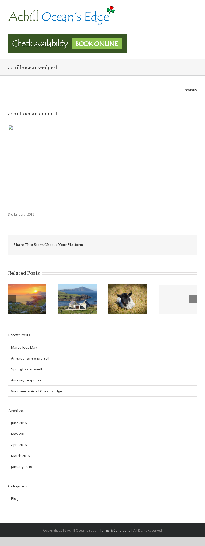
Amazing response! (26, 380)
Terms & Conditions (115, 530)
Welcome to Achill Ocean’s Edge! (37, 391)
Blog (14, 498)
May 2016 (18, 433)
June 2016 (19, 422)
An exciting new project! (30, 358)
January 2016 (21, 466)
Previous (190, 89)
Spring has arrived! (26, 369)
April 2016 (19, 444)
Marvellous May (24, 347)
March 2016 (20, 455)
